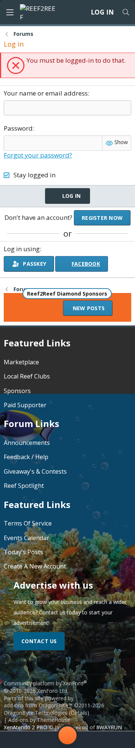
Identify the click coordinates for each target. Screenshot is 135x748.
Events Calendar (26, 538)
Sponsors (17, 391)
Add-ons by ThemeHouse (39, 719)
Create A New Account (35, 566)
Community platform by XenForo (45, 687)
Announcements (27, 443)
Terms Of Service (28, 523)
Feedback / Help (26, 457)
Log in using (22, 248)
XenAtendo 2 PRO (25, 727)
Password (18, 128)
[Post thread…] (67, 737)
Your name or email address (46, 93)
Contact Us (39, 641)
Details (78, 712)
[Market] (97, 739)
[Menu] (10, 12)
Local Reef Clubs (27, 376)
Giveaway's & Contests (35, 471)
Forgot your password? (38, 155)
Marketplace (21, 362)
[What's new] (119, 739)
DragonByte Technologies (36, 712)
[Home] (15, 739)
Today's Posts (23, 552)
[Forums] (38, 739)
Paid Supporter (25, 405)
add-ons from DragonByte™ (38, 705)
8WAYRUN (109, 727)
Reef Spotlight (24, 485)
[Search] (126, 12)
